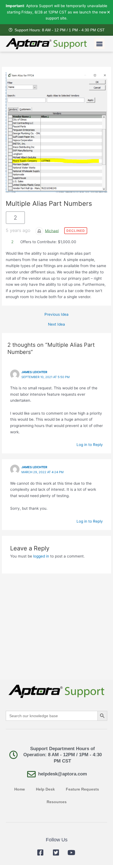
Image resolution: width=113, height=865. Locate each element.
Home (19, 789)
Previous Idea (56, 315)
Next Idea (56, 324)
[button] (99, 43)
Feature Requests (82, 789)
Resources (57, 802)
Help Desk (45, 789)
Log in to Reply (90, 444)
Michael (52, 230)
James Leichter (34, 372)
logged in (41, 556)
